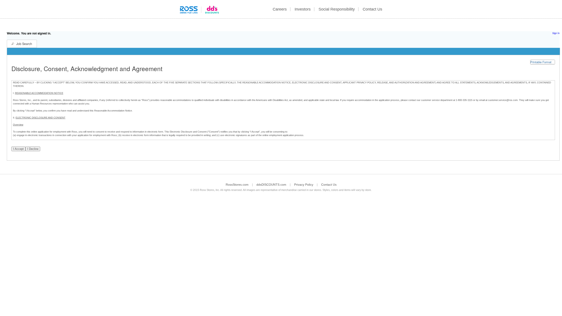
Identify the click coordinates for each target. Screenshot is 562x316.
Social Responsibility (337, 9)
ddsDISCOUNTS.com (271, 184)
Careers (280, 9)
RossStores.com (237, 184)
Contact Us (372, 9)
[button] (542, 62)
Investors (303, 9)
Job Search (24, 43)
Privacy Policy (303, 184)
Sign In (556, 33)
